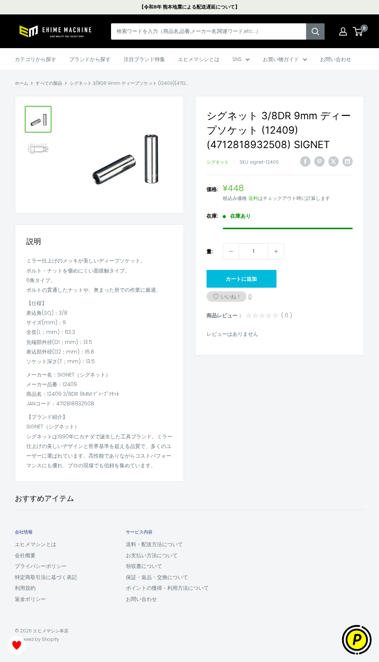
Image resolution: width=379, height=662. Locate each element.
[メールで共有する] (347, 161)
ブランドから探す (90, 59)
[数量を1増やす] (276, 251)
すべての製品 (49, 83)
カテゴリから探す (35, 59)
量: (210, 251)
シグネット (218, 162)
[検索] (315, 31)
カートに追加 (241, 278)
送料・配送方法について (154, 544)
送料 (253, 198)
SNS (237, 59)
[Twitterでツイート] (333, 161)
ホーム (21, 83)
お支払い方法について (152, 555)
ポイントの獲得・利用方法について (167, 588)
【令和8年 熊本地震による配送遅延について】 (189, 6)
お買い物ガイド (281, 59)
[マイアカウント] (343, 31)
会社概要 (25, 555)
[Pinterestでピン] (319, 161)
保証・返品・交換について (157, 577)
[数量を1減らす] (231, 251)
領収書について (144, 566)
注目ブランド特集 (144, 59)
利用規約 (25, 588)
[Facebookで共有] (305, 161)
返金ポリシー (30, 599)
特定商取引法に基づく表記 (46, 577)
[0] (358, 31)
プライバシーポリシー (41, 566)
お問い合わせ (335, 59)
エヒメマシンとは (198, 59)
